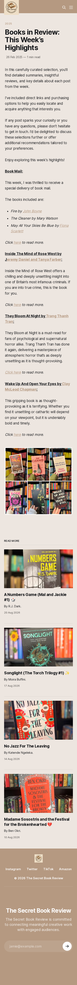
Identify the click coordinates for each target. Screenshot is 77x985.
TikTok (48, 869)
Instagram (13, 869)
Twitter (32, 869)
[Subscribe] (67, 946)
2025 (8, 23)
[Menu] (71, 7)
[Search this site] (64, 7)
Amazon (65, 869)
